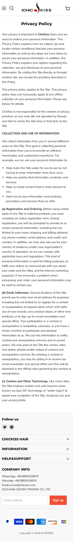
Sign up (58, 500)
